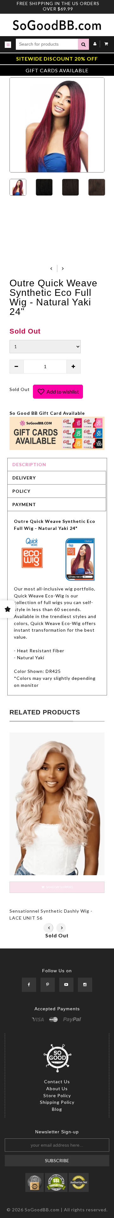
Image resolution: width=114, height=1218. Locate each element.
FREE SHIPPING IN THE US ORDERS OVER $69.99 (58, 6)
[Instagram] (85, 984)
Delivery (24, 477)
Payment (24, 504)
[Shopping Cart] (104, 44)
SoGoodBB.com (42, 1209)
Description (29, 464)
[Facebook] (29, 984)
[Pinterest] (47, 984)
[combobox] (47, 44)
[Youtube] (66, 984)
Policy (21, 491)
